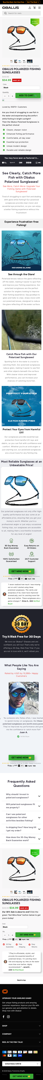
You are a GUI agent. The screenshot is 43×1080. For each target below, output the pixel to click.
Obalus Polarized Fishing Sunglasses (21, 70)
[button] (34, 7)
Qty (4, 931)
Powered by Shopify (18, 1071)
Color (5, 84)
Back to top (21, 980)
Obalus (9, 1071)
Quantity (6, 92)
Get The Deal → (33, 2)
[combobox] (21, 13)
